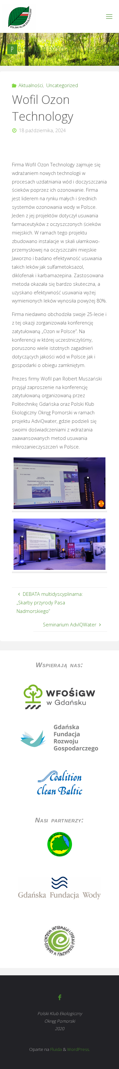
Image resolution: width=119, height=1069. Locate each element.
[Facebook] (59, 997)
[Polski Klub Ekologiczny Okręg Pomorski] (19, 16)
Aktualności (31, 85)
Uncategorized (62, 85)
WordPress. (78, 1049)
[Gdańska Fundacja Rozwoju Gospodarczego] (59, 738)
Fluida (55, 1049)
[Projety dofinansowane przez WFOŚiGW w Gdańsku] (59, 696)
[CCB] (59, 783)
